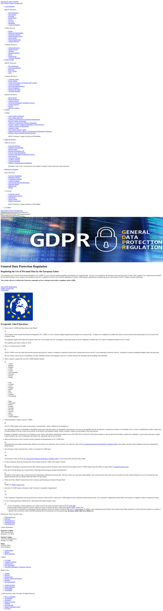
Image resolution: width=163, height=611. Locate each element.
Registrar (7, 580)
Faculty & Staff (9, 60)
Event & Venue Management (17, 153)
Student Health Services (15, 36)
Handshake (11, 23)
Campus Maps (9, 550)
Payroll (10, 106)
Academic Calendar (10, 562)
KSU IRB (72, 506)
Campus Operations (14, 161)
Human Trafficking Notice (12, 607)
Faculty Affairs (12, 81)
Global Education (10, 587)
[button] (14, 212)
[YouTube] (83, 524)
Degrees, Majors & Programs (13, 578)
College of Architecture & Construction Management (24, 119)
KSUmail (11, 16)
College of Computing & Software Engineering (22, 123)
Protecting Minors (13, 184)
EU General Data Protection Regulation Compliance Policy (100, 444)
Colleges (7, 109)
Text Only (8, 608)
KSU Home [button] (4, 3)
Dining (10, 31)
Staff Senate (11, 197)
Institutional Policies (14, 177)
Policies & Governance (11, 169)
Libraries (7, 573)
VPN (9, 73)
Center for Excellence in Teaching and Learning (22, 83)
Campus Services (13, 101)
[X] (83, 519)
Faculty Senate (12, 199)
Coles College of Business (16, 116)
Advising (11, 51)
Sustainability (9, 588)
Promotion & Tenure (14, 89)
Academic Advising (14, 159)
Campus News (9, 563)
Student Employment (14, 40)
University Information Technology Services (21, 103)
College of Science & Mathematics (18, 126)
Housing (7, 575)
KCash (10, 20)
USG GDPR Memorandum (9, 287)
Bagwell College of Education (17, 121)
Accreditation (9, 598)
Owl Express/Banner (14, 68)
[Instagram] (83, 522)
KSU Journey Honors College (17, 130)
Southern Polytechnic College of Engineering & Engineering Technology (30, 131)
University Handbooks (15, 176)
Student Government (14, 201)
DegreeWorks (12, 18)
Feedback (7, 603)
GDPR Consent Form (7, 288)
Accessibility (8, 590)
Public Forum (12, 186)
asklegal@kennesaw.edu (121, 467)
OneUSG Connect (13, 108)
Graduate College (13, 128)
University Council (14, 194)
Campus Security (10, 585)
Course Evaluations (14, 25)
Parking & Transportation (15, 33)
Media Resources (10, 554)
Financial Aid (12, 56)
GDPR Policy (5, 290)
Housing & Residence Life (16, 151)
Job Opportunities (10, 582)
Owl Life (11, 21)
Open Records (9, 605)
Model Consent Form (18, 485)
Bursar (10, 54)
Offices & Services (10, 139)
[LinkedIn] (83, 521)
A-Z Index (8, 207)
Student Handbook (14, 53)
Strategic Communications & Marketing (20, 163)
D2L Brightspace (13, 13)
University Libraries (14, 34)
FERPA (10, 188)
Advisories (8, 600)
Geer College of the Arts (15, 118)
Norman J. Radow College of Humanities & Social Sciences (26, 124)
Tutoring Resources (14, 48)
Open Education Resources (16, 86)
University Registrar (14, 58)
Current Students (10, 6)
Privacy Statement (10, 596)
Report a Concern (10, 602)
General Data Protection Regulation (19, 182)
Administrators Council (15, 196)
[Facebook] (83, 517)
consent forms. (79, 509)
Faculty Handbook (13, 88)
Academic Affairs (13, 79)
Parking (7, 552)
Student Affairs (12, 149)
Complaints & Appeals (15, 179)
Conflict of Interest (13, 181)
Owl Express (12, 14)
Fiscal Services (12, 156)
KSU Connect (12, 71)
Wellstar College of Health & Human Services (22, 133)
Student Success (13, 49)
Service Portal (12, 38)
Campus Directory (13, 41)
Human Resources (13, 99)
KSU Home (4, 210)
